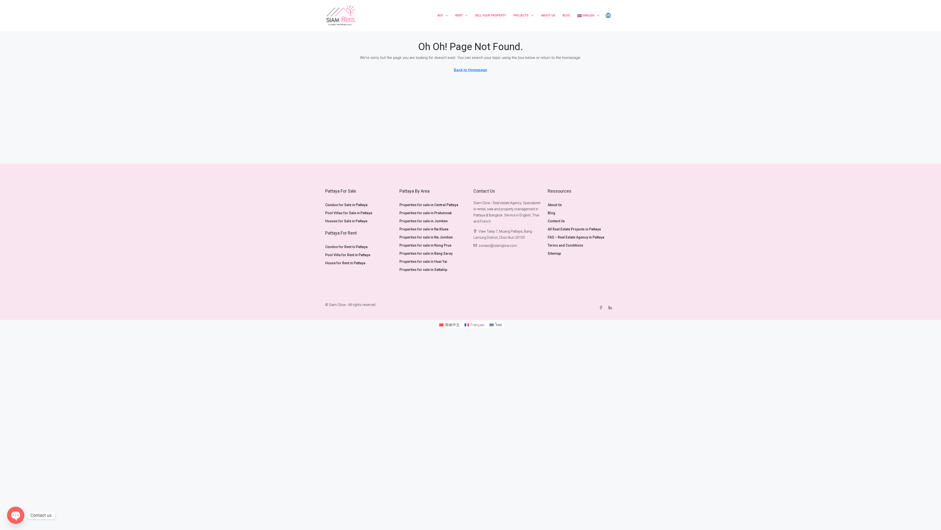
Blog (566, 15)
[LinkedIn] (611, 308)
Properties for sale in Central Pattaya (428, 205)
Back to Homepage (470, 70)
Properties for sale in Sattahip (423, 270)
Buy (440, 15)
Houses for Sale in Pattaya (346, 221)
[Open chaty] (15, 515)
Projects (521, 15)
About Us (548, 15)
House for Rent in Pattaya (345, 263)
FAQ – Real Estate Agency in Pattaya (576, 237)
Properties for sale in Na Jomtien (426, 237)
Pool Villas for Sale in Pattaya (348, 213)
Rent (459, 15)
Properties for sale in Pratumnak (425, 213)
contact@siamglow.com (498, 246)
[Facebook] (602, 308)
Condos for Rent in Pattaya (346, 247)
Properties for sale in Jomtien (423, 221)
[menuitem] (608, 16)
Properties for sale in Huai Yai (423, 262)
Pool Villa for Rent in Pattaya (347, 255)
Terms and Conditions (565, 245)
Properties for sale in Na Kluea (423, 229)
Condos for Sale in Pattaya (346, 205)
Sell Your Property (490, 15)
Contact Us (556, 221)
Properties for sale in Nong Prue (425, 245)
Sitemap (554, 253)
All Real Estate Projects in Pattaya (574, 229)
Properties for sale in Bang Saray (426, 253)
